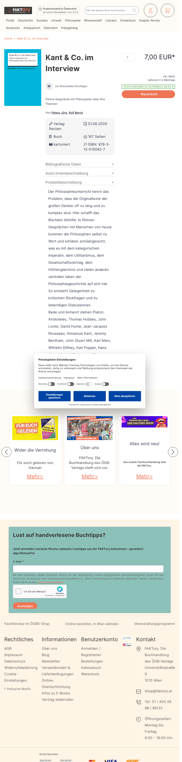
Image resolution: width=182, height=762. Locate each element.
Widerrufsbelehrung (21, 668)
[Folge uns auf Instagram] (127, 645)
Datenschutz (14, 661)
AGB (8, 648)
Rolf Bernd (76, 112)
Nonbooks (13, 28)
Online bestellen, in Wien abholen (92, 624)
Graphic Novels (149, 20)
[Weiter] (173, 452)
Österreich (51, 28)
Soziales (42, 20)
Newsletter (51, 661)
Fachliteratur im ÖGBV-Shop (27, 624)
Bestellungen (92, 661)
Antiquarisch (31, 28)
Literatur (111, 20)
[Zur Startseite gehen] (18, 10)
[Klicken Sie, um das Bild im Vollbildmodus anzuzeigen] (22, 77)
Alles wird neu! (144, 443)
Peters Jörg (59, 112)
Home (8, 38)
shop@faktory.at (158, 691)
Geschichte (25, 20)
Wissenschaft (93, 20)
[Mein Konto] (150, 10)
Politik (10, 20)
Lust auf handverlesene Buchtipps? (59, 535)
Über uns (90, 447)
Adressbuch (91, 668)
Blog (45, 655)
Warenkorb (90, 674)
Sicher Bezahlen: (49, 754)
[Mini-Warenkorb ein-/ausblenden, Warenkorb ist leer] (167, 10)
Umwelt (56, 20)
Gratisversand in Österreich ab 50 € (148, 86)
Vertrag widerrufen (57, 699)
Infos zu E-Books (56, 693)
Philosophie (73, 20)
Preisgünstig (69, 28)
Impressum (13, 655)
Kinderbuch (128, 20)
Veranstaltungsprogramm (154, 624)
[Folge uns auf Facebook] (127, 638)
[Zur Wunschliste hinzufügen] (49, 86)
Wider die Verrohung (35, 450)
